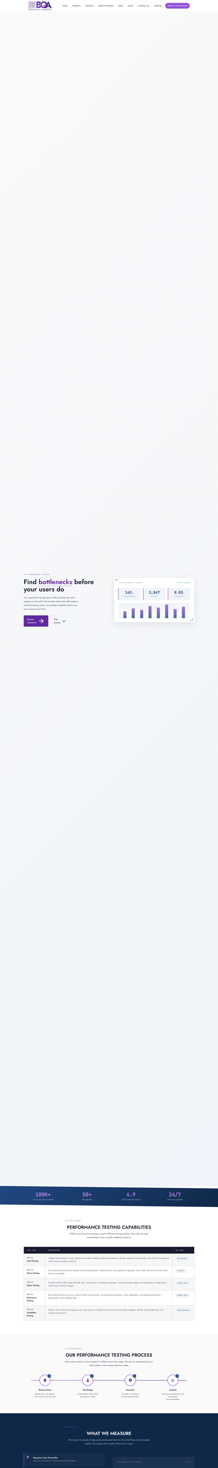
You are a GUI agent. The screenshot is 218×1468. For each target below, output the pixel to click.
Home (64, 6)
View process (57, 621)
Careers (158, 6)
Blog (120, 6)
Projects (76, 6)
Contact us (143, 6)
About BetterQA (106, 6)
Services (89, 6)
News (130, 6)
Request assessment (31, 621)
